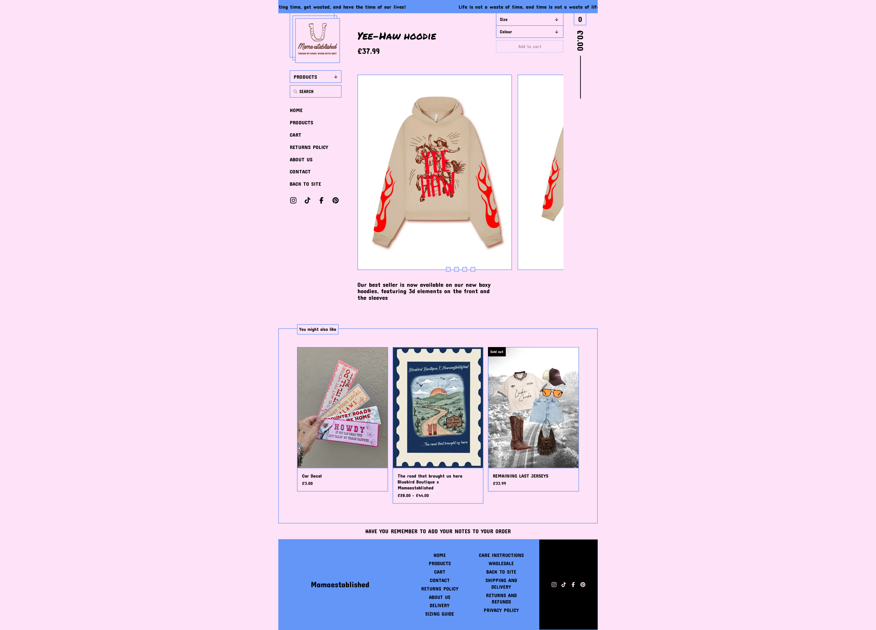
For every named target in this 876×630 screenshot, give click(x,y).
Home (296, 110)
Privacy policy (501, 610)
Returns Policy (309, 147)
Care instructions (501, 555)
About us (301, 159)
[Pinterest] (335, 200)
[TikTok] (307, 200)
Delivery (439, 605)
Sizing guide (439, 614)
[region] (438, 6)
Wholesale (501, 563)
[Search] (295, 91)
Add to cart (529, 46)
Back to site (305, 183)
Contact (300, 171)
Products (305, 76)
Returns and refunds (501, 598)
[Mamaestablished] (317, 40)
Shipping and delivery (501, 583)
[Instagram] (293, 200)
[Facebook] (321, 200)
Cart (295, 134)
